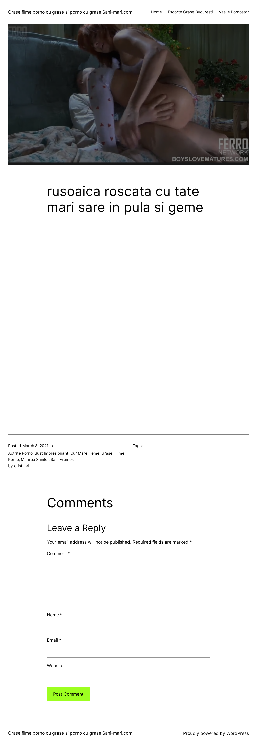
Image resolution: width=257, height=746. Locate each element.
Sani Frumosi (63, 459)
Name (54, 614)
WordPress (237, 733)
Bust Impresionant (51, 453)
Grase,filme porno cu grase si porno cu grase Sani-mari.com (70, 12)
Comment (58, 553)
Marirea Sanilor (35, 459)
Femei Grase (100, 453)
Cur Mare (78, 453)
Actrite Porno (20, 453)
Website (55, 665)
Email (54, 640)
